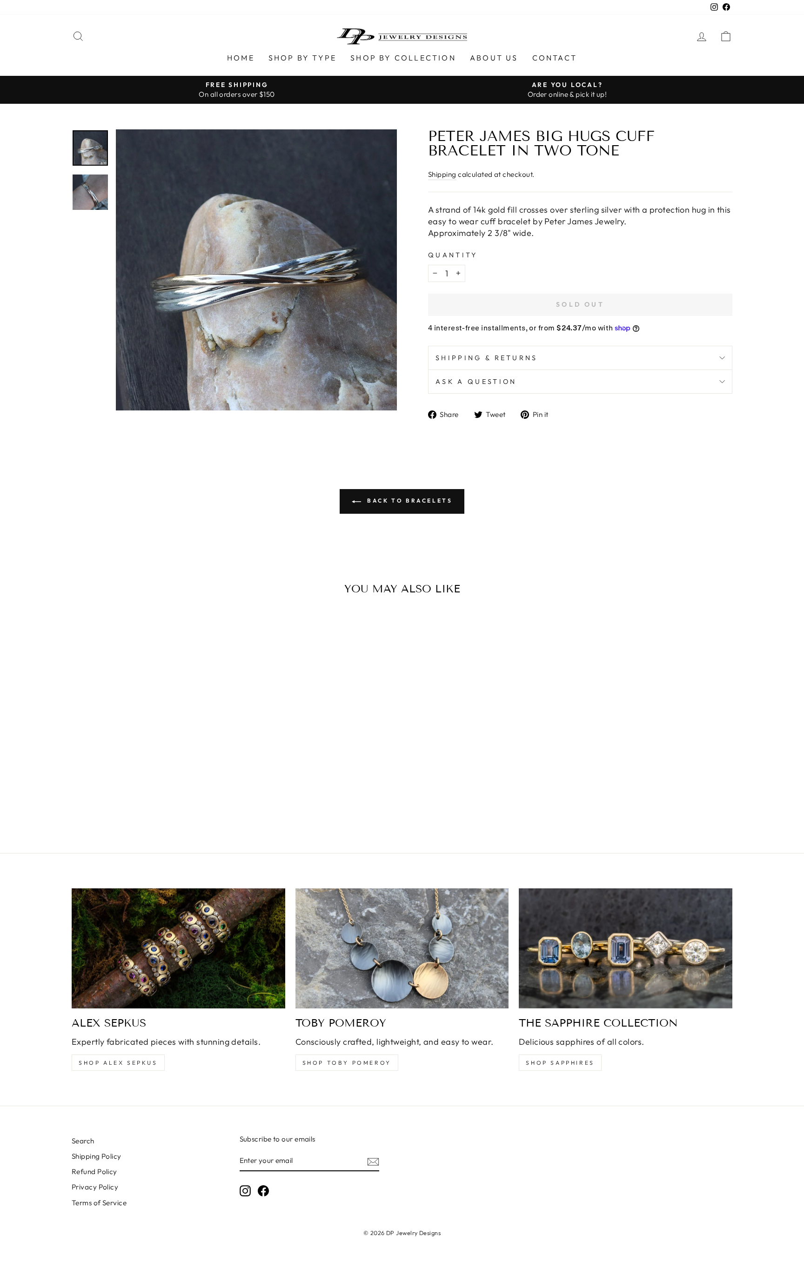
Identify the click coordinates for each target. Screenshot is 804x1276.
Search (83, 1140)
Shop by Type (302, 57)
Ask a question (476, 381)
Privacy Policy (95, 1186)
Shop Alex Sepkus (118, 1062)
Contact (554, 57)
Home (241, 57)
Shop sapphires (560, 1062)
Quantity (453, 255)
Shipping (442, 174)
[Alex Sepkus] (178, 948)
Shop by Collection (403, 57)
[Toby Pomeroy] (402, 948)
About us (494, 57)
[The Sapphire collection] (625, 948)
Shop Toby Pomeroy (346, 1062)
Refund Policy (94, 1171)
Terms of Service (99, 1202)
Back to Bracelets (409, 500)
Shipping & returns (487, 358)
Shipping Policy (96, 1156)
